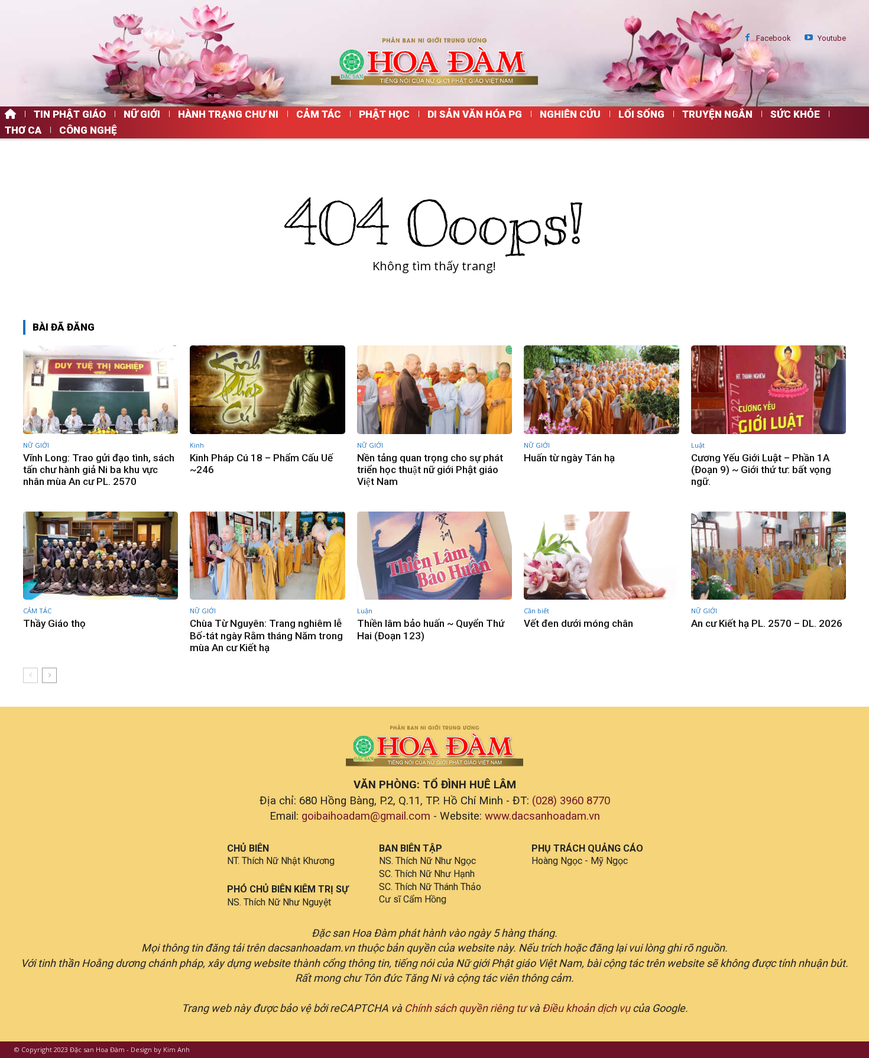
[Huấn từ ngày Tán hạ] (601, 389)
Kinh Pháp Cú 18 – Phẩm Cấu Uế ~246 (261, 463)
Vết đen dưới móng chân (578, 623)
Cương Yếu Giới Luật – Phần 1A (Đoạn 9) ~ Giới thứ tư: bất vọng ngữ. (761, 470)
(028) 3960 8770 (571, 800)
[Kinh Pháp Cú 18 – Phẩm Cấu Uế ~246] (267, 389)
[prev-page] (30, 675)
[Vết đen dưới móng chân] (601, 556)
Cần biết (536, 610)
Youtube (832, 38)
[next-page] (49, 675)
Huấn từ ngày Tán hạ (569, 458)
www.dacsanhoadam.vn (542, 816)
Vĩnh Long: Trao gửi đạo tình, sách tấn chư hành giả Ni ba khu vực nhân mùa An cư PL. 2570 (98, 470)
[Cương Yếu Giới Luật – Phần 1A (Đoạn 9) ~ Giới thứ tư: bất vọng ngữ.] (768, 389)
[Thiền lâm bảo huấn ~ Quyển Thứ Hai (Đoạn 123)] (434, 556)
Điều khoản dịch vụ (586, 1008)
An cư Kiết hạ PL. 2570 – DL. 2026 (766, 623)
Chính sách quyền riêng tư (465, 1008)
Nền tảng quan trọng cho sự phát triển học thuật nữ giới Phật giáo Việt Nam (430, 470)
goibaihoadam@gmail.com (365, 816)
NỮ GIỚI (36, 445)
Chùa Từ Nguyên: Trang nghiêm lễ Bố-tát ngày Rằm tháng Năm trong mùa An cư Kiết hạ (266, 635)
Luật (698, 445)
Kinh (197, 445)
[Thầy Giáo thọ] (100, 556)
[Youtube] (809, 38)
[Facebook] (747, 38)
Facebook (773, 38)
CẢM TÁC (37, 610)
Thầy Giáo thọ (54, 623)
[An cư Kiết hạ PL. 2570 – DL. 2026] (768, 556)
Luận (364, 610)
